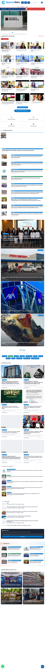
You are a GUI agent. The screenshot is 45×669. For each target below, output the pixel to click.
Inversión (16, 356)
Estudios (22, 6)
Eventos (27, 6)
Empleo (13, 358)
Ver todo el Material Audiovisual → (22, 110)
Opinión (35, 356)
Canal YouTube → (41, 36)
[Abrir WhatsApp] (2, 666)
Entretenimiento (35, 358)
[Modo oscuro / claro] (32, 2)
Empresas (10, 356)
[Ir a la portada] (3, 2)
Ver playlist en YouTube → (22, 107)
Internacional (27, 358)
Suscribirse (22, 536)
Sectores (4, 356)
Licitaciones (19, 358)
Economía (22, 356)
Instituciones (29, 356)
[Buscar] (42, 2)
